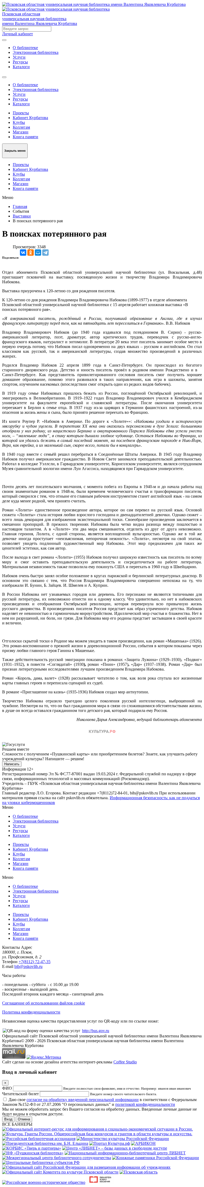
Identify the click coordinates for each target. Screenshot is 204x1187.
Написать (11, 764)
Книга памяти (25, 136)
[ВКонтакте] (23, 252)
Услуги (19, 57)
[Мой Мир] (38, 252)
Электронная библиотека (35, 52)
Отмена (24, 1119)
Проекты (21, 113)
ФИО (7, 1088)
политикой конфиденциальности (145, 1104)
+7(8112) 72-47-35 (34, 961)
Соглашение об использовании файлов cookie (43, 1003)
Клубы (19, 122)
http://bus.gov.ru (95, 1030)
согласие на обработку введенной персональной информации (83, 1099)
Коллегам (21, 127)
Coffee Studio (125, 1062)
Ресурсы (20, 62)
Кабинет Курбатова (30, 117)
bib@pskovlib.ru (28, 966)
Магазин (20, 132)
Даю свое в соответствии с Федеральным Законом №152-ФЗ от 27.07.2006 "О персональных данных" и (99, 1102)
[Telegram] (45, 252)
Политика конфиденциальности (31, 1012)
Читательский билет (20, 1094)
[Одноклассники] (30, 252)
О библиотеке (25, 47)
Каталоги (21, 66)
